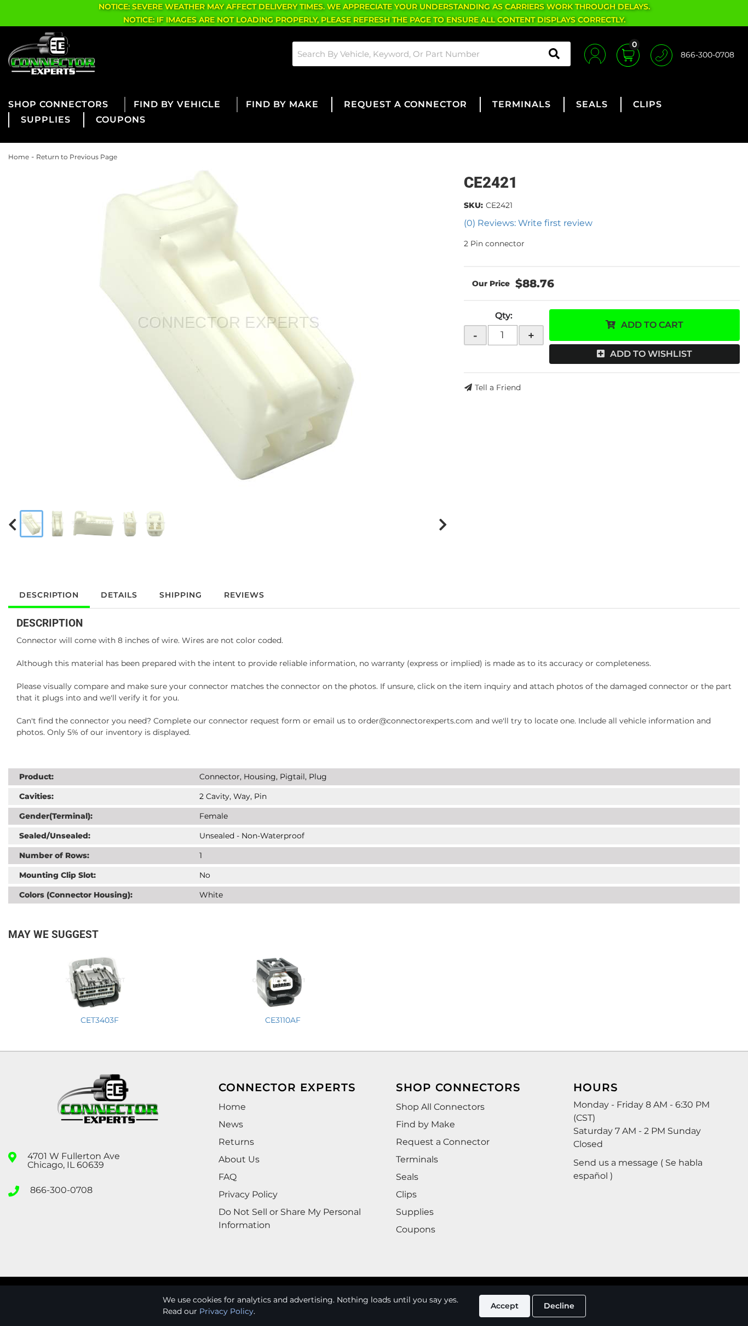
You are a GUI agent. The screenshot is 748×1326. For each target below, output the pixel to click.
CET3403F (99, 1020)
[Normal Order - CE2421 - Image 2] (57, 523)
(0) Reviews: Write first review (528, 223)
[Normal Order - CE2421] (227, 327)
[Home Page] (107, 1109)
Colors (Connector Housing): (76, 895)
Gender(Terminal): (56, 816)
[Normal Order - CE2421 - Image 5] (155, 523)
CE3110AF (283, 1020)
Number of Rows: (54, 855)
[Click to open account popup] (595, 53)
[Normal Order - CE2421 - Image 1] (31, 523)
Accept (505, 1306)
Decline (559, 1306)
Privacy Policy (226, 1311)
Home (18, 157)
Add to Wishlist (651, 354)
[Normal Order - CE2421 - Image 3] (93, 523)
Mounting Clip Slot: (57, 875)
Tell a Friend (498, 387)
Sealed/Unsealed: (54, 836)
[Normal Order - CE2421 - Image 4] (130, 523)
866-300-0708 (61, 1190)
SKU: (473, 205)
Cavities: (36, 796)
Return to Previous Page (76, 157)
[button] (431, 54)
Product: (36, 776)
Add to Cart (652, 325)
